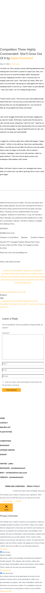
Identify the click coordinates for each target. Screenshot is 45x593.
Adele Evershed (22, 58)
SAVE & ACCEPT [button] (6, 591)
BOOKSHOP (20, 277)
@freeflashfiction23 (18, 468)
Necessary (6, 552)
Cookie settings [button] (7, 501)
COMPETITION (15, 274)
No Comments (15, 64)
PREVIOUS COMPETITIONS (32, 274)
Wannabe (24, 237)
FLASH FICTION (9, 271)
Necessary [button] (4, 549)
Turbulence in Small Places (9, 237)
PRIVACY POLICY (33, 486)
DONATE (15, 280)
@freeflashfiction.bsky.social (16, 473)
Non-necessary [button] (5, 570)
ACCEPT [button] (18, 501)
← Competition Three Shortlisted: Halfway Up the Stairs (19, 301)
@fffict (10, 464)
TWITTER (30, 277)
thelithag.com (22, 252)
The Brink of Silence (37, 237)
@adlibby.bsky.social (7, 233)
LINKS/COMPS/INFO (27, 280)
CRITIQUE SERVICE (7, 277)
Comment (6, 333)
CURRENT (5, 274)
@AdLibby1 (4, 228)
